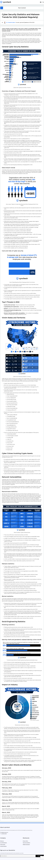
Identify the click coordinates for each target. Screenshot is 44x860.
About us (2, 840)
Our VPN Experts (3, 842)
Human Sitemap (3, 846)
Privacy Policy (25, 840)
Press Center (2, 844)
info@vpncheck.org (4, 832)
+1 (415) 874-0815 (4, 833)
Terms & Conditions (26, 842)
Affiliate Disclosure (26, 844)
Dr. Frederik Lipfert (10, 22)
